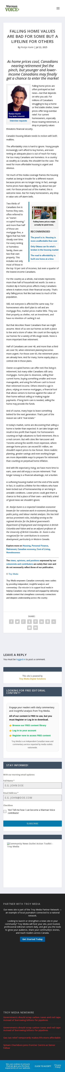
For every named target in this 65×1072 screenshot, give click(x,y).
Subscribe (32, 823)
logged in (20, 659)
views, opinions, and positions (24, 560)
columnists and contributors (19, 564)
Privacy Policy (57, 1066)
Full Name (9, 780)
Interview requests (18, 121)
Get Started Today (32, 939)
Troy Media (13, 574)
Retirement (11, 549)
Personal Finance (40, 546)
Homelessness (13, 552)
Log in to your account (24, 730)
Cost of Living (43, 549)
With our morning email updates (19, 774)
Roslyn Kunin (27, 47)
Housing (27, 546)
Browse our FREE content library (29, 725)
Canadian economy (27, 549)
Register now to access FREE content (31, 735)
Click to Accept (43, 1066)
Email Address (10, 793)
